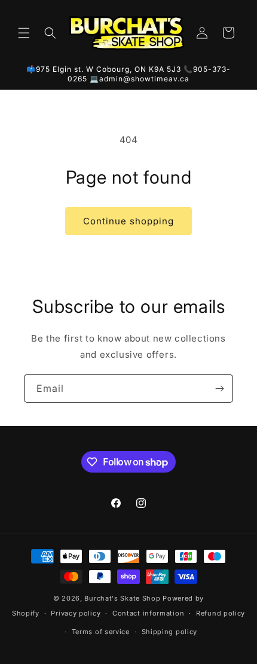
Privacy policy (75, 613)
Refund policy (220, 613)
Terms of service (101, 632)
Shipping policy (170, 632)
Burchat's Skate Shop (122, 598)
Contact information (148, 613)
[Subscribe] (219, 388)
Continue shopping (128, 221)
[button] (24, 33)
